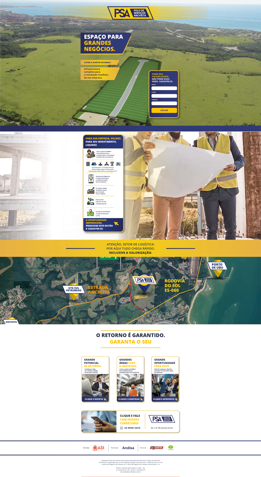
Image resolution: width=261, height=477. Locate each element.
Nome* (154, 84)
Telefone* (155, 99)
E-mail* (154, 92)
